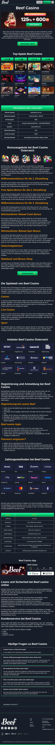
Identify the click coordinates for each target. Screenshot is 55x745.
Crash (33, 59)
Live (20, 59)
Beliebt (6, 59)
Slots (46, 59)
